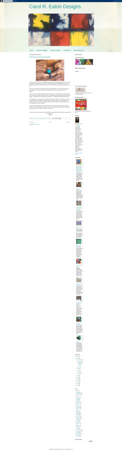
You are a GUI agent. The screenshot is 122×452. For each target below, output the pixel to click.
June (78, 370)
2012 (77, 383)
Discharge (78, 405)
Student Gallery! (55, 50)
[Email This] (55, 118)
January (79, 373)
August (78, 366)
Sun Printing (78, 429)
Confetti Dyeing (79, 394)
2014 (77, 380)
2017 (77, 375)
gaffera (63, 449)
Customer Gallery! (42, 50)
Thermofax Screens (78, 436)
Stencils (77, 426)
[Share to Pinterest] (60, 118)
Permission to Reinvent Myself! (39, 57)
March (78, 371)
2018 (77, 358)
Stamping (78, 425)
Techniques (78, 431)
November (79, 361)
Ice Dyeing (78, 416)
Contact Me (67, 50)
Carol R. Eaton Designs (55, 6)
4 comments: (48, 118)
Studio (77, 428)
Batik (77, 390)
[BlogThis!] (56, 118)
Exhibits (77, 407)
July (78, 368)
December (79, 359)
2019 (77, 356)
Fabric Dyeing (79, 408)
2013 (77, 382)
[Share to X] (57, 118)
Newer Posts (32, 122)
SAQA (77, 421)
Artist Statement (78, 50)
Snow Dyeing (78, 422)
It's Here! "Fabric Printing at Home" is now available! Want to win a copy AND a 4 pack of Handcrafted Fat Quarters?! (79, 165)
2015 (77, 378)
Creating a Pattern (78, 399)
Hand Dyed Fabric (78, 412)
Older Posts (68, 122)
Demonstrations (79, 403)
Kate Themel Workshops (78, 418)
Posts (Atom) (36, 124)
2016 (77, 377)
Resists (77, 420)
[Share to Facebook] (59, 118)
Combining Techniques (78, 393)
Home (31, 50)
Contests (78, 397)
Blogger (71, 449)
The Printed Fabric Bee (78, 433)
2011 (77, 385)
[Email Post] (53, 118)
